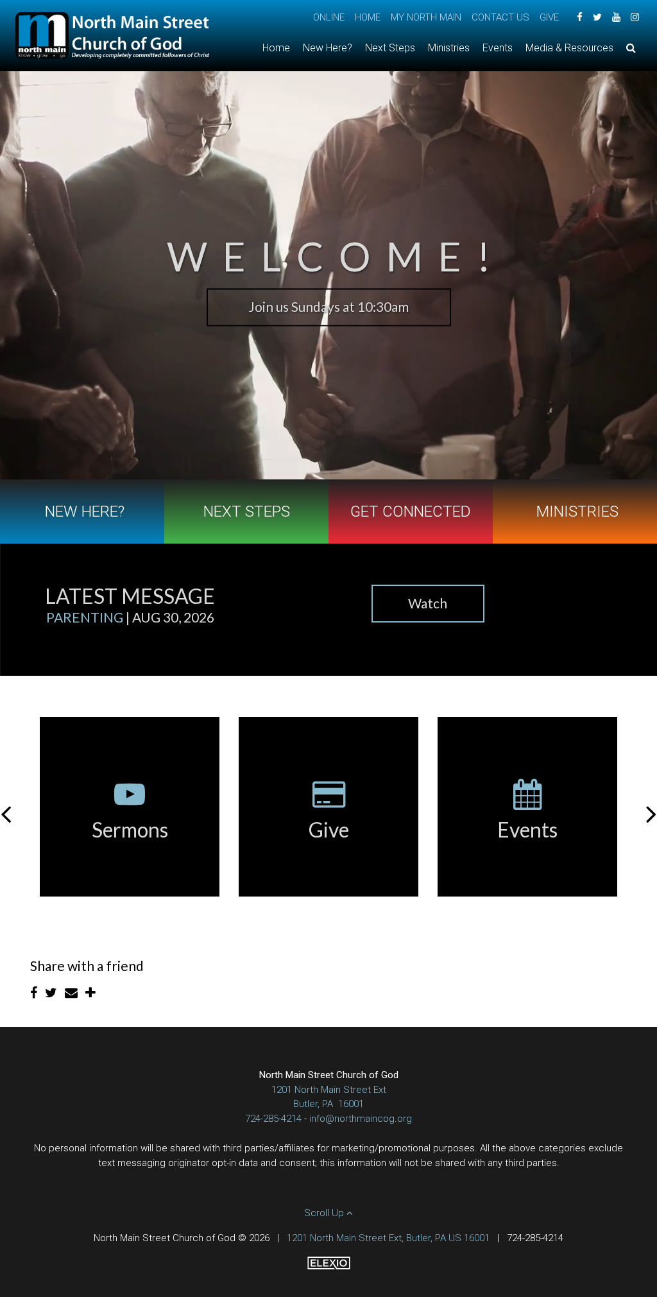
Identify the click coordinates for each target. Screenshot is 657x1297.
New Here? (84, 511)
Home (367, 17)
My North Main (426, 17)
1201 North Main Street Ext (328, 1089)
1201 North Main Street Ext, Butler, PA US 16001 (388, 1238)
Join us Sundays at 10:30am (329, 306)
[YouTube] (616, 17)
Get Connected (410, 511)
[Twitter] (597, 17)
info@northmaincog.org (360, 1118)
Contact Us (500, 17)
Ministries (577, 511)
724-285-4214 (273, 1118)
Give (549, 17)
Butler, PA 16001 (328, 1104)
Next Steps (246, 511)
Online (329, 17)
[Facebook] (580, 17)
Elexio (329, 1263)
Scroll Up (325, 1213)
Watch (427, 603)
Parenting (84, 617)
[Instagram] (635, 17)
